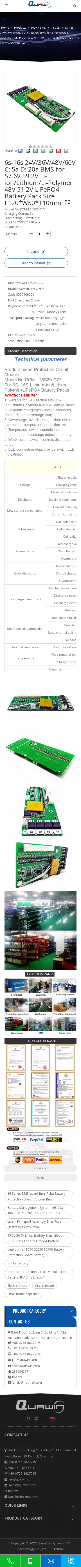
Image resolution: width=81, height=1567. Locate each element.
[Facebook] (28, 1418)
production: (16, 341)
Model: (13, 283)
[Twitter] (44, 1418)
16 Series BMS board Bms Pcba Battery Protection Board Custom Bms (36, 1196)
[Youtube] (53, 1418)
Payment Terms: (20, 306)
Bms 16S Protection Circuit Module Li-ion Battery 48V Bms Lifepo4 (37, 1274)
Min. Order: (16, 335)
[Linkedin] (36, 1418)
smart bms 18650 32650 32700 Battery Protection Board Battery (36, 1252)
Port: (11, 300)
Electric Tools (17, 1285)
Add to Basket (33, 263)
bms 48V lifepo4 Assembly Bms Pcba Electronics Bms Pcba (34, 1224)
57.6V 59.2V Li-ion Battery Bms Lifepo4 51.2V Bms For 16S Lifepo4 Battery (35, 1238)
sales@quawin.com (26, 1366)
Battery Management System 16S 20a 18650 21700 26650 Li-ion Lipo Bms (35, 1210)
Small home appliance (23, 1294)
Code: (12, 294)
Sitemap (58, 1549)
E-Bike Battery (17, 1263)
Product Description (22, 351)
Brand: (12, 288)
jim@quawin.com (24, 1359)
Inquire (33, 251)
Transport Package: (22, 318)
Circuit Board (44, 1285)
